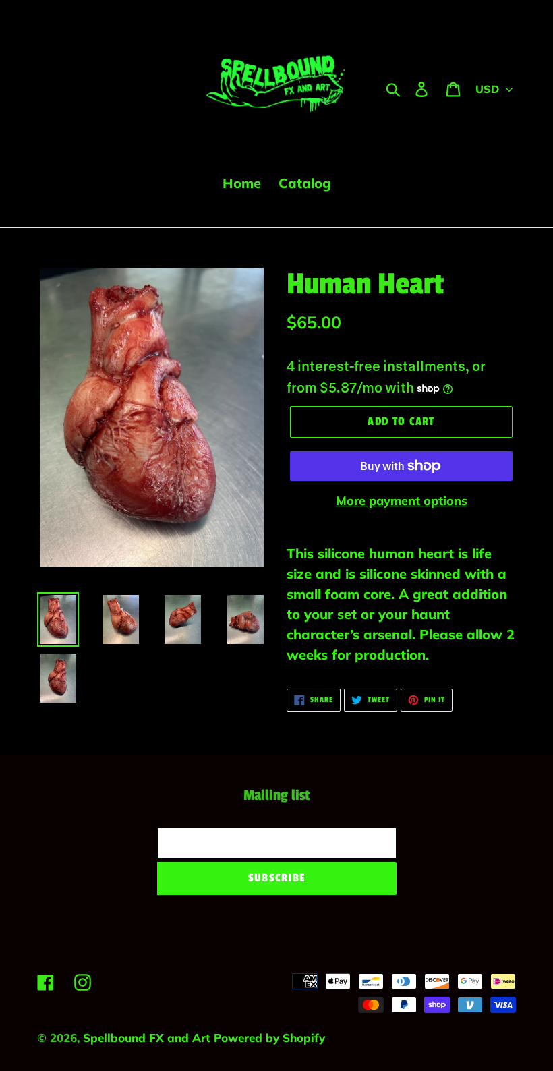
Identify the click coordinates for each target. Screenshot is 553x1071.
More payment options (401, 501)
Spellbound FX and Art (148, 1038)
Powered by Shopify (269, 1038)
